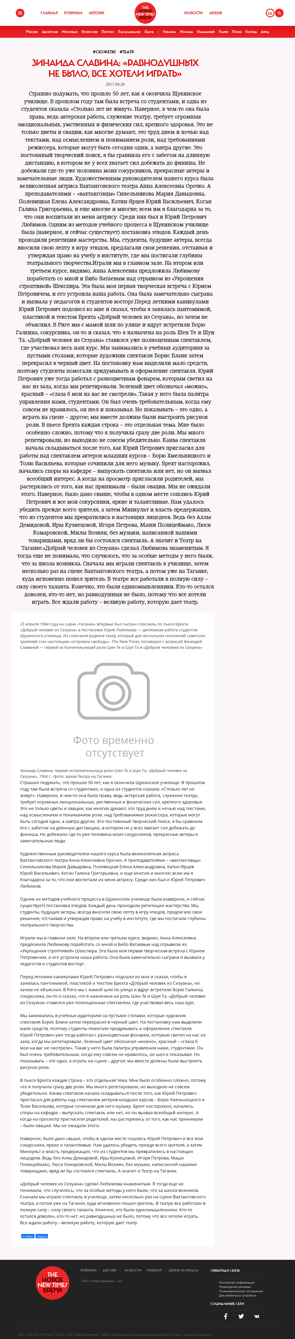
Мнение (32, 31)
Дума (265, 31)
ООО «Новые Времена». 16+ (102, 1281)
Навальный (206, 31)
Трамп (223, 31)
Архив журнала (184, 1270)
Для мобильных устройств (237, 1295)
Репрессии (90, 31)
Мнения (154, 1270)
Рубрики (73, 13)
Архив (215, 13)
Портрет (108, 31)
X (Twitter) (27, 1236)
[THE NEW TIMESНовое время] (145, 13)
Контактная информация (237, 1282)
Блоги (149, 31)
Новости (193, 13)
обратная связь (225, 1270)
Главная (49, 13)
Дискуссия (50, 31)
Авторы (96, 13)
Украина (169, 31)
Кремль (251, 31)
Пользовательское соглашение (241, 1291)
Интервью (70, 31)
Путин (237, 31)
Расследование (129, 31)
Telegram (42, 1236)
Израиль (186, 31)
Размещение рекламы (235, 1286)
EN (270, 13)
